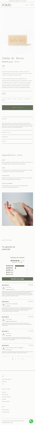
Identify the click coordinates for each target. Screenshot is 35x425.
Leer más (3, 93)
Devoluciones (5, 394)
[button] (5, 61)
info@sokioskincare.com (7, 422)
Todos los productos (6, 379)
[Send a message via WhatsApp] (31, 421)
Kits (3, 383)
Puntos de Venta (5, 412)
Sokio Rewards (5, 409)
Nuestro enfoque (6, 401)
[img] (5, 285)
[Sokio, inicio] (6, 5)
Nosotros (4, 392)
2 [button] (15, 359)
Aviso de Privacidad (6, 396)
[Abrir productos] (26, 5)
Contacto (4, 399)
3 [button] (18, 359)
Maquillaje (4, 381)
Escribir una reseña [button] (17, 279)
